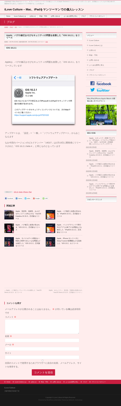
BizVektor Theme (60, 400)
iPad (30, 192)
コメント (10, 317)
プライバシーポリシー (97, 75)
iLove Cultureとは (95, 45)
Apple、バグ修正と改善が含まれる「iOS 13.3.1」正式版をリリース (28, 227)
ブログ (91, 70)
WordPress (50, 400)
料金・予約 (93, 55)
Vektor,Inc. (71, 400)
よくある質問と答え (96, 65)
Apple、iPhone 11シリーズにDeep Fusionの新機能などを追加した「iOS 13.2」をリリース (69, 240)
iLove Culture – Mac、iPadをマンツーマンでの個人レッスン (44, 9)
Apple (21, 192)
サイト (8, 353)
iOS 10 (16, 192)
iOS (47, 42)
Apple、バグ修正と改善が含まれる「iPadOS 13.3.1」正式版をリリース (69, 213)
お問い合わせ (94, 60)
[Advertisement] (43, 170)
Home (8, 382)
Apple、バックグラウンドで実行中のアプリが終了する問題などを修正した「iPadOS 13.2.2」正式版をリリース (102, 187)
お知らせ (92, 50)
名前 (8, 336)
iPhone (25, 192)
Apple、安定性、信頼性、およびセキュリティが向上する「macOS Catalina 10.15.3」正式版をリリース (102, 154)
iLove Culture (94, 40)
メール (9, 344)
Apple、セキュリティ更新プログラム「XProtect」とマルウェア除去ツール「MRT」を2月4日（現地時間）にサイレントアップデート (102, 141)
